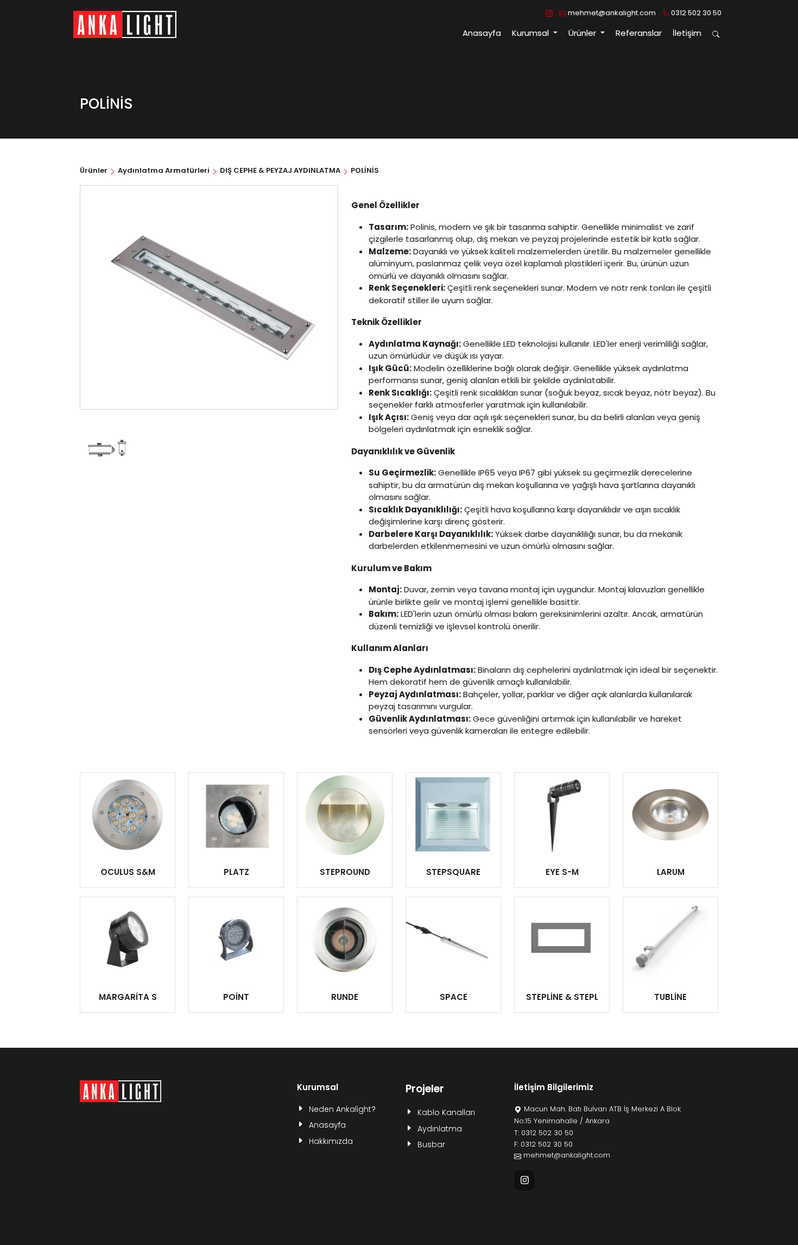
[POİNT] (236, 939)
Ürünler (94, 170)
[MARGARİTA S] (127, 939)
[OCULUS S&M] (127, 814)
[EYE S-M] (562, 814)
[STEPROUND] (344, 814)
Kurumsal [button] (531, 33)
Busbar (431, 1144)
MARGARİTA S (128, 997)
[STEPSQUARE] (453, 814)
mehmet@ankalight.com (611, 13)
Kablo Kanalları (446, 1112)
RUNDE (344, 997)
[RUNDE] (344, 939)
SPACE (453, 997)
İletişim (687, 33)
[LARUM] (670, 814)
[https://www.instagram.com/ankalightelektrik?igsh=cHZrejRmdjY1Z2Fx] (549, 13)
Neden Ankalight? (342, 1109)
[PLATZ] (236, 814)
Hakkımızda (331, 1141)
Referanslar (639, 33)
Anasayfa (482, 33)
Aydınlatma (439, 1128)
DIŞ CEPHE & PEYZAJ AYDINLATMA (280, 170)
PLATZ (236, 872)
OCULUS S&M (127, 872)
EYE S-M (562, 872)
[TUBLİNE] (670, 939)
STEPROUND (345, 872)
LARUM (671, 872)
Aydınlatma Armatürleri (164, 170)
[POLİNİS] (107, 449)
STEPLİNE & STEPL (562, 997)
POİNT (236, 997)
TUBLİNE (670, 997)
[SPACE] (453, 939)
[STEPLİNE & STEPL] (562, 939)
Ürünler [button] (583, 33)
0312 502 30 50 (695, 13)
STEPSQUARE (453, 872)
